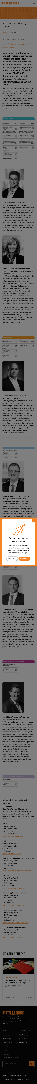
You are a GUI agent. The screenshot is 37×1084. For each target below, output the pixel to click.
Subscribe (24, 559)
